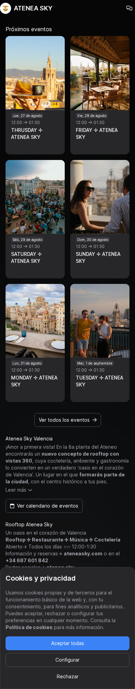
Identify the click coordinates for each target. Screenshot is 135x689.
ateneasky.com (83, 553)
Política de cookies (29, 627)
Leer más (16, 490)
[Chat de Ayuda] (129, 8)
